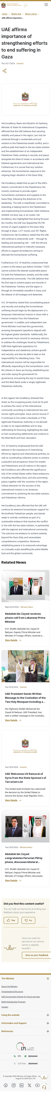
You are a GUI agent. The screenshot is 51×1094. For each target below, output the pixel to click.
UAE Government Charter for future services (20, 997)
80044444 (33, 1063)
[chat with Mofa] (44, 1087)
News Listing (31, 14)
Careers (4, 1007)
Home (4, 14)
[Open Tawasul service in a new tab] (25, 1046)
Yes (13, 920)
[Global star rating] (26, 5)
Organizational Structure (12, 991)
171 (19, 1056)
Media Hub (16, 14)
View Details (11, 640)
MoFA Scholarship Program (13, 1002)
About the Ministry (9, 986)
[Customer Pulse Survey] (44, 1077)
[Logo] (11, 5)
